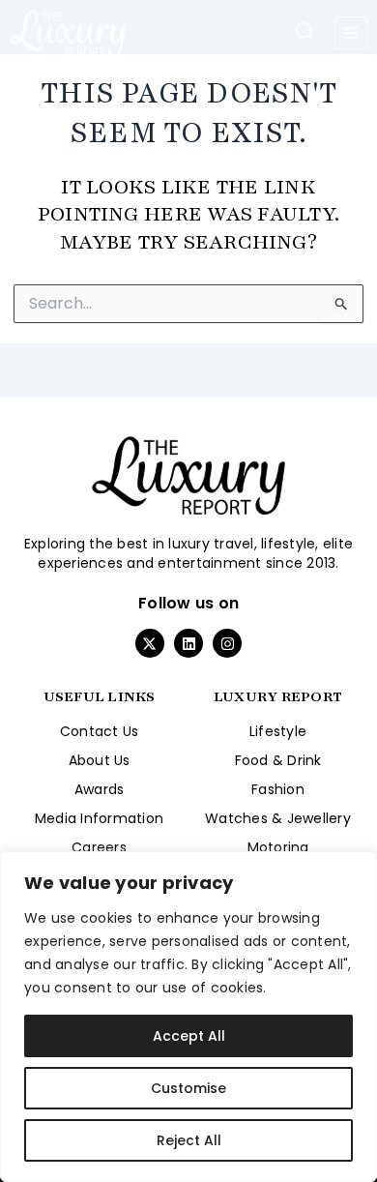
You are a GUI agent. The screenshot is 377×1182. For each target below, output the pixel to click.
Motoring (278, 847)
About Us (99, 760)
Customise (188, 1088)
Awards (99, 789)
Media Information (99, 818)
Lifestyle (277, 731)
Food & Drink (278, 760)
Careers (99, 847)
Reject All (189, 1140)
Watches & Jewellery (278, 818)
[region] (188, 1016)
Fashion (277, 789)
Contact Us (99, 731)
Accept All (189, 1036)
